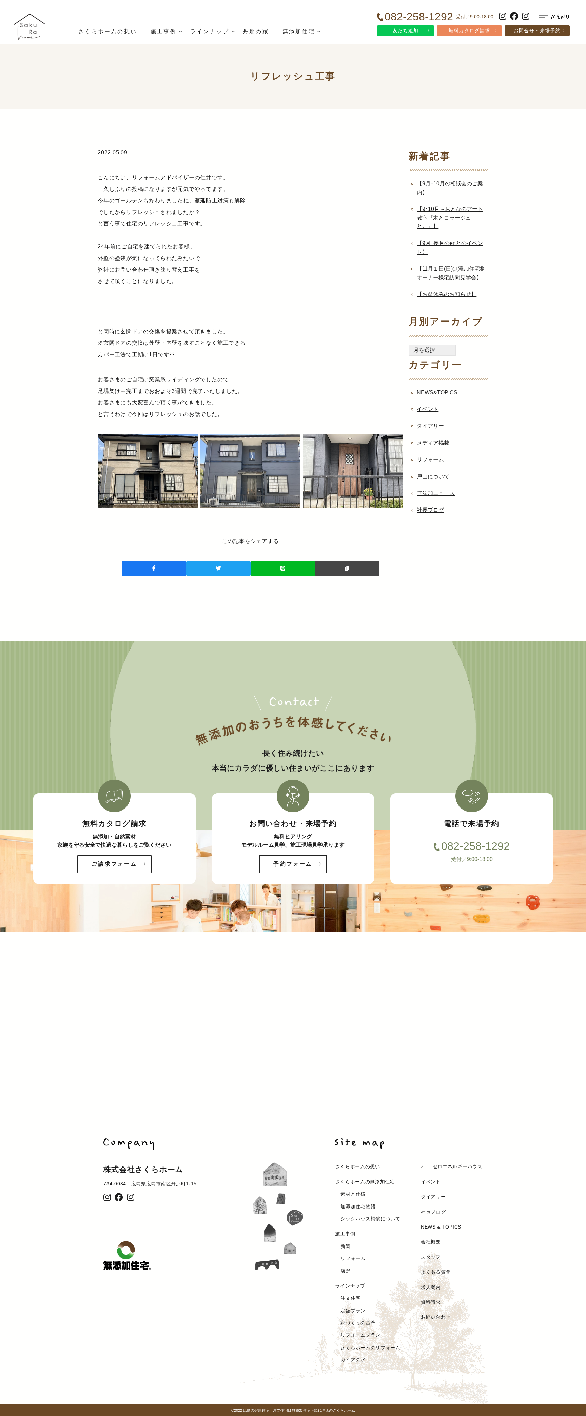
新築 (345, 1246)
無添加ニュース (436, 493)
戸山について (433, 476)
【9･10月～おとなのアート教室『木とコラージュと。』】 (450, 217)
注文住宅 (350, 1298)
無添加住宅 (298, 31)
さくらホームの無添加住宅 (365, 1181)
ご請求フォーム (114, 864)
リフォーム (430, 459)
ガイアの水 (353, 1359)
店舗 (345, 1271)
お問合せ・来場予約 (537, 30)
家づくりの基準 (357, 1322)
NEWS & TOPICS (441, 1227)
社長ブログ (430, 510)
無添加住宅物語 (357, 1206)
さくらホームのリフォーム (370, 1347)
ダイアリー (430, 426)
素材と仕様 (353, 1194)
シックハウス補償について (370, 1218)
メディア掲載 (433, 443)
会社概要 (431, 1241)
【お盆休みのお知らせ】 (446, 294)
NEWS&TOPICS (437, 392)
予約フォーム (292, 864)
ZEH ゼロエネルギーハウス (452, 1166)
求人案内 (431, 1287)
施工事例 (164, 31)
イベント (427, 409)
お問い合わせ (436, 1317)
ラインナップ (209, 31)
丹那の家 (256, 31)
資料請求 (431, 1302)
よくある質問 (436, 1272)
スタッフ (431, 1257)
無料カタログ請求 (469, 30)
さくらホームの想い (107, 31)
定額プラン (353, 1310)
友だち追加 (406, 30)
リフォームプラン (360, 1335)
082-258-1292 (475, 846)
